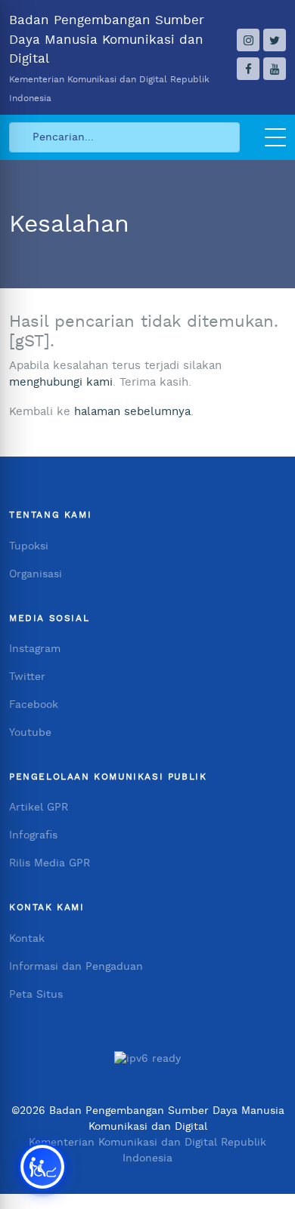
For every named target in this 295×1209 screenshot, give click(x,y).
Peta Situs (36, 994)
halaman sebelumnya (132, 411)
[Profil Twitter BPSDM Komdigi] (274, 40)
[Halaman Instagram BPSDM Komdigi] (248, 40)
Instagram (35, 649)
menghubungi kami (61, 382)
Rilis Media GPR (49, 863)
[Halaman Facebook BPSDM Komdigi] (248, 68)
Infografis (33, 835)
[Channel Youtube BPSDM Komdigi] (274, 68)
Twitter (27, 677)
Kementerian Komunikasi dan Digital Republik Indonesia (147, 1150)
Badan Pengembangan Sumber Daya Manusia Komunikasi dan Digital (109, 58)
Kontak (27, 939)
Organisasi (35, 574)
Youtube (30, 733)
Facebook (33, 705)
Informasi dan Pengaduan (76, 966)
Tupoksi (28, 546)
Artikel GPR (38, 807)
